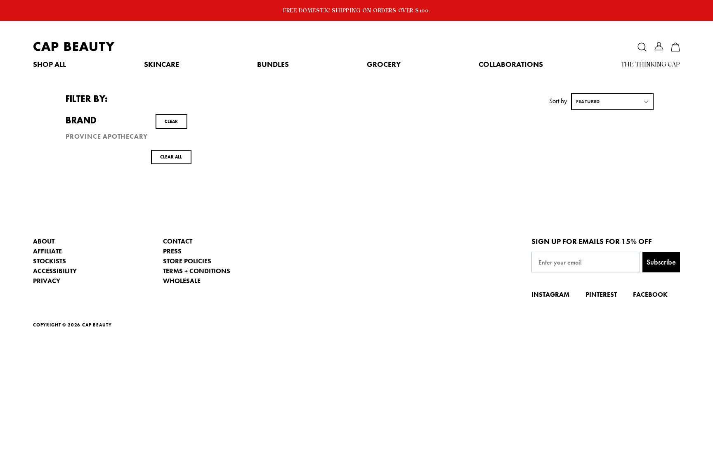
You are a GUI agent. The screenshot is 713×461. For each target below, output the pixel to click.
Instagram (550, 294)
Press (172, 251)
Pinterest (601, 294)
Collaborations (511, 64)
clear (171, 121)
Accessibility (55, 271)
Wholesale (182, 281)
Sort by (558, 101)
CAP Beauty (74, 47)
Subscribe (661, 262)
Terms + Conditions (196, 271)
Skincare (161, 64)
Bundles (273, 64)
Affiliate (47, 251)
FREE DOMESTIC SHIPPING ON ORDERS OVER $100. (356, 10)
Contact (177, 241)
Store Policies (187, 261)
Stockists (49, 261)
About (43, 241)
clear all (171, 157)
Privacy (46, 281)
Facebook (650, 294)
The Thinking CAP (650, 64)
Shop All (49, 64)
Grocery (384, 64)
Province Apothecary (107, 136)
